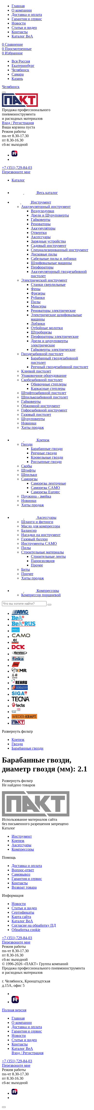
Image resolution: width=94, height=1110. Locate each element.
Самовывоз (21, 874)
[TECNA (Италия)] (20, 700)
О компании (22, 10)
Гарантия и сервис (27, 19)
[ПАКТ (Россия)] (18, 723)
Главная (18, 6)
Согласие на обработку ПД (34, 925)
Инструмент (22, 836)
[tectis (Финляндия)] (18, 706)
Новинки (28, 423)
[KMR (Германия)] (19, 671)
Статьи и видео (24, 28)
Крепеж (18, 841)
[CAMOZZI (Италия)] (15, 642)
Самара (18, 74)
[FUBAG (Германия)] (16, 665)
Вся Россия (21, 61)
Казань (17, 79)
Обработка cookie (26, 930)
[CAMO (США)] (21, 637)
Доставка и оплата (27, 15)
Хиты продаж (32, 427)
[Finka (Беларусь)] (18, 660)
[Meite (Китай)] (15, 677)
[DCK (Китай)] (18, 648)
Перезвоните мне (16, 172)
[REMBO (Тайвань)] (20, 689)
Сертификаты (23, 912)
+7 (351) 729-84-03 (17, 168)
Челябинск (20, 70)
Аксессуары (21, 845)
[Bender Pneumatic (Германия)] (16, 631)
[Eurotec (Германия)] (19, 654)
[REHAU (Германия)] (19, 683)
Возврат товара (24, 887)
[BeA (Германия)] (18, 619)
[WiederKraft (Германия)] (24, 717)
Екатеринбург (23, 66)
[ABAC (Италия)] (20, 613)
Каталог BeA (22, 36)
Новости (19, 23)
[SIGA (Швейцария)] (19, 694)
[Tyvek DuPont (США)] (16, 712)
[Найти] (49, 604)
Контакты (20, 32)
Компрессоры (23, 849)
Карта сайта (21, 917)
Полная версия (14, 1010)
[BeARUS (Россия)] (23, 625)
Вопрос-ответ (23, 870)
